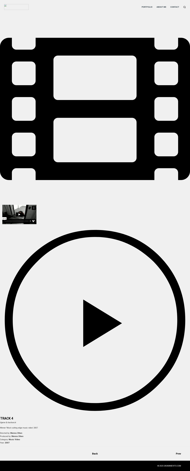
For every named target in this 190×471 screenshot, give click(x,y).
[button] (95, 320)
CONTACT (174, 7)
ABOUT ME (161, 7)
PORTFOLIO (147, 7)
